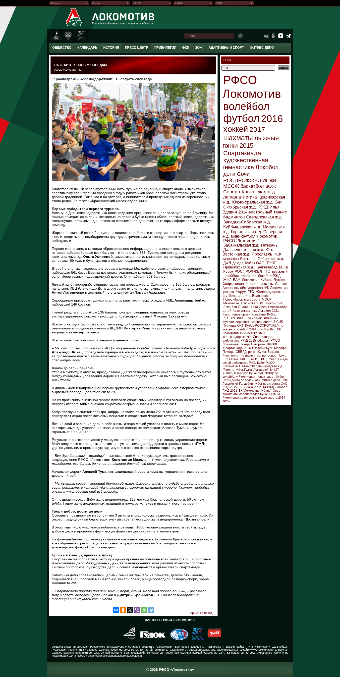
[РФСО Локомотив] (74, 26)
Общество (61, 48)
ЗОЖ (199, 48)
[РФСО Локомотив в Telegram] (288, 35)
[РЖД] (212, 639)
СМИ (219, 3)
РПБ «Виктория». (259, 646)
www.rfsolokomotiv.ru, (263, 649)
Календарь (87, 48)
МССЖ (137, 3)
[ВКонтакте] (116, 610)
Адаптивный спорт (226, 48)
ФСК (185, 48)
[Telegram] (151, 610)
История (111, 48)
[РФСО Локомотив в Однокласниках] (273, 35)
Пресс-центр (136, 48)
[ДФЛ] (177, 639)
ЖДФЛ (179, 3)
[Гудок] (151, 639)
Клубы (96, 3)
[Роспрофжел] (127, 639)
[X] (130, 610)
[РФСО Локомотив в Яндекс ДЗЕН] (280, 35)
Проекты (56, 3)
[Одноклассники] (123, 610)
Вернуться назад (200, 613)
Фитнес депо (262, 48)
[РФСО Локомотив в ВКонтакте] (265, 35)
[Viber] (137, 610)
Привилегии (165, 48)
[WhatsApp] (144, 610)
